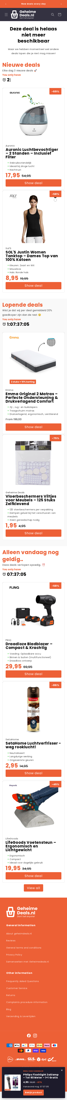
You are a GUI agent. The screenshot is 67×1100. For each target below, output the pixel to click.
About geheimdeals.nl (19, 933)
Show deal (33, 183)
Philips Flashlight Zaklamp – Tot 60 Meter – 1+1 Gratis (41, 1076)
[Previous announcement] (5, 4)
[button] (6, 14)
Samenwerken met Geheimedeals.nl (27, 961)
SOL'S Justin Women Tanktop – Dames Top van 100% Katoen (32, 256)
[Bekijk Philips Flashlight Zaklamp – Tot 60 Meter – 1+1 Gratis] (13, 1083)
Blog (8, 1009)
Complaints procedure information (26, 1002)
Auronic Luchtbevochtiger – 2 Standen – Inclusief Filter (32, 153)
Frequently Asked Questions (22, 981)
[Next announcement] (61, 4)
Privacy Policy (14, 954)
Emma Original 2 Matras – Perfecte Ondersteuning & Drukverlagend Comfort (32, 397)
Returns (10, 995)
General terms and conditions (23, 947)
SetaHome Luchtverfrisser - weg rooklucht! (33, 745)
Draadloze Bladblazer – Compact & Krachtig (29, 646)
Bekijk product (33, 1092)
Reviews (10, 940)
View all (33, 888)
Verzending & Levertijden (20, 1016)
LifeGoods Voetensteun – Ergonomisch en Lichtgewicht (31, 846)
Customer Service (16, 988)
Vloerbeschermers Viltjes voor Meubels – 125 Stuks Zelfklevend (31, 500)
